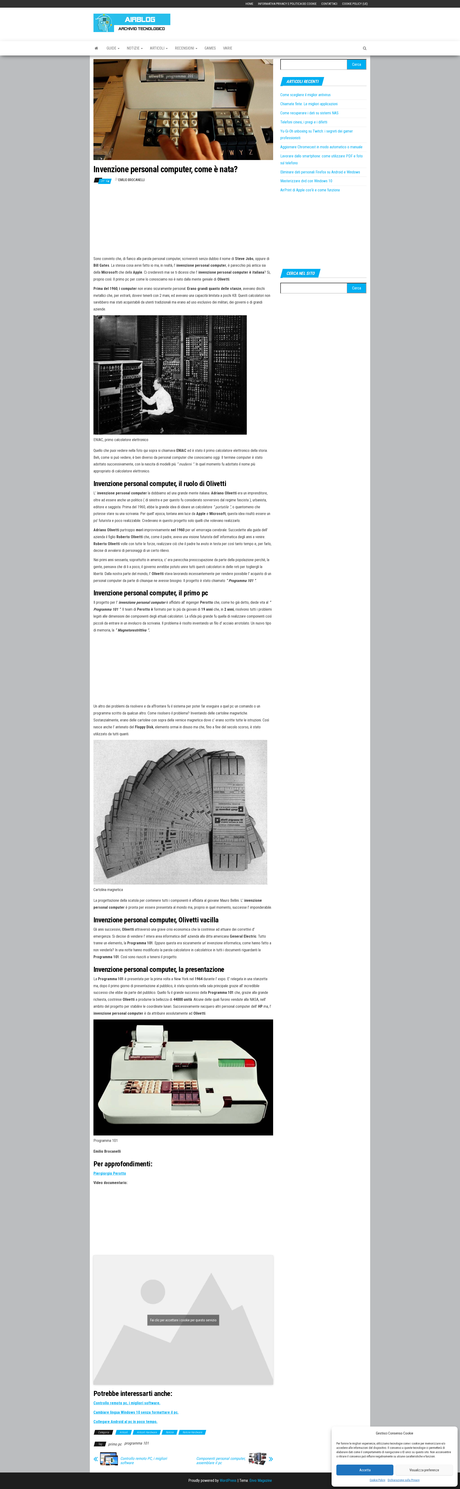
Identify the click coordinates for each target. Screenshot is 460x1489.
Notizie (133, 48)
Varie (227, 48)
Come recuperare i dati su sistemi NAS (309, 113)
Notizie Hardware (192, 1432)
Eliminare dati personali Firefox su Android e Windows (320, 172)
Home (249, 4)
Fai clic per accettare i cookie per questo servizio (183, 1320)
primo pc (114, 1444)
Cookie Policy (377, 1480)
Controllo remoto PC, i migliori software (143, 1460)
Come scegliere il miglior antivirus (305, 95)
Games (210, 48)
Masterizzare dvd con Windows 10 (306, 181)
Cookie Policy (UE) (355, 4)
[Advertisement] (279, 22)
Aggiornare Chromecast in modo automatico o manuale (321, 147)
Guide (112, 48)
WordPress (228, 1480)
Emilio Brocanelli (131, 180)
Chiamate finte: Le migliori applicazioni (309, 104)
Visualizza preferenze (424, 1470)
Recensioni (185, 48)
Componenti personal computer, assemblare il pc (220, 1460)
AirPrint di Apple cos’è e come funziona (310, 190)
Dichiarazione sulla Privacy (404, 1480)
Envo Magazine (260, 1480)
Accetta (365, 1470)
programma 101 (136, 1443)
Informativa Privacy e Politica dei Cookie (287, 4)
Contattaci (329, 4)
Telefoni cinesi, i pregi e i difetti (303, 122)
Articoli (157, 48)
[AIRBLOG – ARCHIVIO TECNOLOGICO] (96, 48)
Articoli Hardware (147, 1432)
